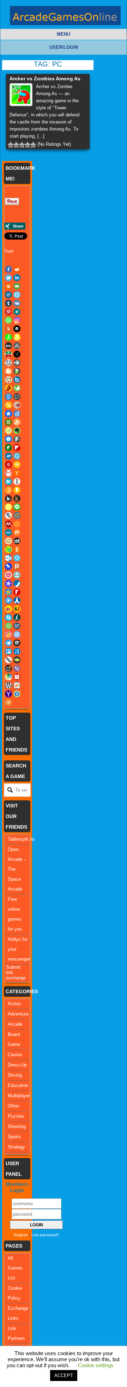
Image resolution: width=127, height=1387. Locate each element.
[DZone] (8, 430)
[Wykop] (16, 685)
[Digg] (8, 294)
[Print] (8, 286)
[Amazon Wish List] (16, 337)
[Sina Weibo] (8, 608)
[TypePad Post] (16, 659)
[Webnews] (16, 676)
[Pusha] (16, 583)
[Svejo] (8, 634)
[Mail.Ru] (16, 515)
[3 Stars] (22, 145)
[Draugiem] (16, 422)
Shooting (17, 1126)
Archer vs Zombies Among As (45, 78)
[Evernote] (16, 430)
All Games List (15, 1267)
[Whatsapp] (8, 320)
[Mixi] (8, 541)
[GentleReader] (16, 456)
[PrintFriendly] (16, 575)
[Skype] (8, 617)
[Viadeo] (8, 668)
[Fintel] (8, 447)
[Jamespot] (8, 490)
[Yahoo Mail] (8, 693)
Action (14, 1003)
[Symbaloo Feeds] (16, 634)
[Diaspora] (8, 413)
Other (13, 1106)
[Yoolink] (16, 693)
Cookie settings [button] (96, 1365)
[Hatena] (8, 481)
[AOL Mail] (8, 345)
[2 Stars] (16, 145)
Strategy (16, 1147)
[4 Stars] (27, 145)
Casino (15, 1054)
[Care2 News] (16, 388)
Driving (15, 1075)
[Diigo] (16, 413)
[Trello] (8, 651)
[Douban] (8, 422)
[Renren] (16, 600)
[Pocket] (8, 575)
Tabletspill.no (21, 839)
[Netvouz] (8, 549)
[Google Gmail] (8, 473)
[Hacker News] (16, 473)
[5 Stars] (33, 145)
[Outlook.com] (8, 558)
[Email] (16, 286)
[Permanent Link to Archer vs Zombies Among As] (21, 94)
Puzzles (16, 1116)
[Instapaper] (16, 481)
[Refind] (8, 600)
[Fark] (16, 439)
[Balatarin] (8, 354)
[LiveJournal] (8, 515)
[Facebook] (8, 269)
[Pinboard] (8, 566)
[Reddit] (16, 269)
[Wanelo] (8, 676)
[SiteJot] (16, 608)
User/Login (63, 47)
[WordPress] (8, 685)
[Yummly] (8, 328)
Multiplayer (19, 1095)
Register (21, 1235)
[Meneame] (16, 524)
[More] (8, 702)
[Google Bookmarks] (8, 464)
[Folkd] (8, 456)
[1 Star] (10, 145)
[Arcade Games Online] (65, 17)
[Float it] (16, 294)
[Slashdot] (16, 617)
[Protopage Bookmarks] (8, 583)
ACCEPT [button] (63, 1375)
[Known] (8, 507)
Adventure (18, 1014)
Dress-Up (17, 1064)
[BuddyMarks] (8, 388)
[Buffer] (16, 328)
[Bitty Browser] (8, 362)
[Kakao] (16, 490)
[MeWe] (8, 532)
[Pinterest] (8, 311)
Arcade (15, 1024)
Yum (8, 251)
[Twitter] (8, 277)
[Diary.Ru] (16, 405)
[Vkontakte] (16, 303)
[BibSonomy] (16, 354)
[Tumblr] (8, 303)
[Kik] (8, 498)
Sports (14, 1136)
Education (18, 1085)
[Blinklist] (16, 362)
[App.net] (16, 345)
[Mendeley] (8, 524)
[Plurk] (16, 566)
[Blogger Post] (8, 371)
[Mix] (16, 532)
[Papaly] (16, 558)
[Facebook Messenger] (8, 439)
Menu (63, 34)
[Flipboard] (16, 447)
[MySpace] (16, 541)
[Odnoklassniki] (16, 549)
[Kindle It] (16, 498)
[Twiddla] (8, 659)
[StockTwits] (16, 625)
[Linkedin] (16, 277)
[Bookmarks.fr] (8, 379)
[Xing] (16, 311)
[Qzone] (8, 591)
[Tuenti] (16, 651)
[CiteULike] (8, 396)
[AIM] (8, 337)
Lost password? (45, 1235)
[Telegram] (8, 642)
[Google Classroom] (16, 464)
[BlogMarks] (16, 371)
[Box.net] (16, 379)
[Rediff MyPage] (16, 591)
